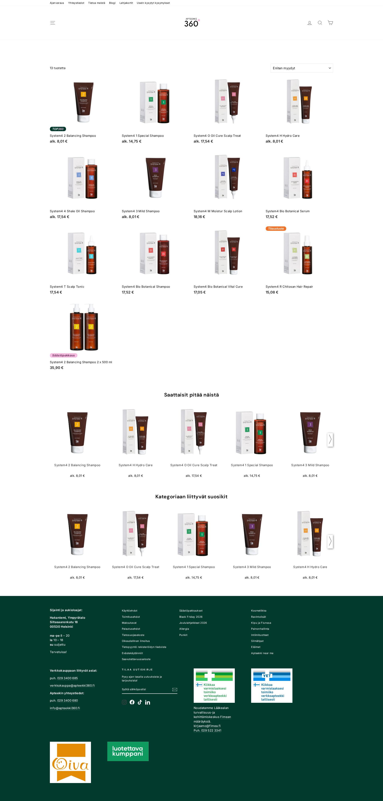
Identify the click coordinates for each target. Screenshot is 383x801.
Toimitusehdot (131, 616)
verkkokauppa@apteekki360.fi (72, 685)
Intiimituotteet (259, 634)
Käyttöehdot (129, 610)
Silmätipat (257, 640)
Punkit (183, 634)
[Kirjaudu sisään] (309, 23)
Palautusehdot (131, 628)
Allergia (184, 628)
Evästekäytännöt (132, 653)
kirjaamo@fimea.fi (207, 726)
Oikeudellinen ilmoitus (136, 640)
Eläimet (255, 646)
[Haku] (320, 23)
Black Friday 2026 (190, 616)
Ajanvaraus (57, 2)
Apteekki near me (262, 653)
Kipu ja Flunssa (261, 622)
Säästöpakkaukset (190, 610)
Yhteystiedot (76, 2)
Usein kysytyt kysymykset (153, 2)
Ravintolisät (258, 616)
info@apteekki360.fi (65, 708)
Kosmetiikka (258, 610)
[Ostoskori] (330, 23)
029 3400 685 (67, 678)
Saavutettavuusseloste (136, 659)
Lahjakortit (126, 2)
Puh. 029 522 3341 (207, 730)
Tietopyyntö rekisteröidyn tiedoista (144, 646)
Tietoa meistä (96, 2)
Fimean (225, 717)
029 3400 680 (67, 700)
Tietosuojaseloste (133, 634)
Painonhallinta (260, 628)
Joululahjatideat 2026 (193, 622)
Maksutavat (129, 622)
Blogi (112, 2)
